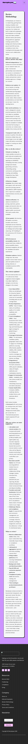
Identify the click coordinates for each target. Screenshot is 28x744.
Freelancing (5, 682)
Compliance (5, 684)
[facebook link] (9, 670)
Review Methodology (7, 702)
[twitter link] (6, 670)
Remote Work (5, 679)
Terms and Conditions (8, 707)
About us (4, 696)
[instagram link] (3, 670)
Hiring (3, 687)
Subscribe (8, 725)
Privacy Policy (5, 704)
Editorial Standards (7, 699)
